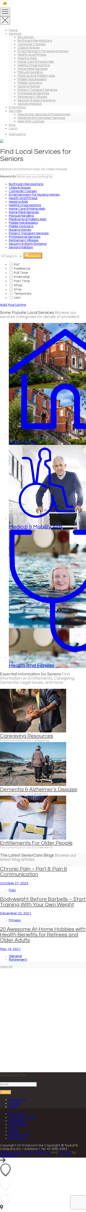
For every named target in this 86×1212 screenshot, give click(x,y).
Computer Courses (31, 44)
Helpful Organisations (34, 65)
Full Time (20, 272)
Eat (16, 264)
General (15, 956)
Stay (17, 289)
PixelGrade (9, 1156)
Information (17, 107)
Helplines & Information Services (41, 118)
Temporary (22, 293)
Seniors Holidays (30, 104)
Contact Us (18, 1124)
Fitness (15, 920)
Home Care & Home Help (36, 61)
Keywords (8, 176)
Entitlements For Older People (36, 843)
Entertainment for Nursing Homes (43, 51)
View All (6, 966)
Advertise (17, 1120)
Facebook (17, 1099)
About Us (16, 1113)
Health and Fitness (32, 54)
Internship (21, 277)
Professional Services (33, 93)
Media (14, 1131)
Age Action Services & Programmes (44, 114)
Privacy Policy (20, 1135)
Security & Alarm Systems (36, 100)
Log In (13, 128)
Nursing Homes (29, 86)
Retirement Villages (32, 96)
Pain (12, 890)
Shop (17, 285)
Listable (64, 1152)
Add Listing (17, 134)
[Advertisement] (43, 1021)
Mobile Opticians (30, 82)
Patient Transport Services (37, 89)
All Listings (25, 37)
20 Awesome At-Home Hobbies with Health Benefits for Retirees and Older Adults (42, 934)
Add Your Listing (13, 304)
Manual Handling (30, 72)
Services (15, 33)
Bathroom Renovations (35, 40)
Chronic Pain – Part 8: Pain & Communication (33, 871)
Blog (12, 125)
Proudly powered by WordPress (25, 1152)
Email (13, 1106)
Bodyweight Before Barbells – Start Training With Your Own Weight (43, 901)
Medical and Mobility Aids (36, 75)
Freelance (21, 268)
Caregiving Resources (26, 736)
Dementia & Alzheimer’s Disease (38, 789)
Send (5, 1092)
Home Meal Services (33, 68)
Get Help (15, 111)
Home (13, 30)
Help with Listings (31, 121)
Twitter (15, 1103)
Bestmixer (17, 1138)
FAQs (13, 1128)
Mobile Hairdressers (32, 79)
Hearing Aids (27, 58)
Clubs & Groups (28, 47)
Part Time (21, 281)
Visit (17, 297)
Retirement (18, 959)
